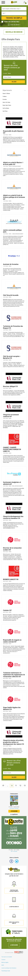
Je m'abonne (14, 811)
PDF (12, 851)
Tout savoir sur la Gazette (6, 956)
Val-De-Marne (6, 108)
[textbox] (11, 13)
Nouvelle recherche (14, 32)
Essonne (5, 99)
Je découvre (14, 945)
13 (25, 785)
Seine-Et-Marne (6, 93)
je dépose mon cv (14, 906)
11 (16, 785)
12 (20, 785)
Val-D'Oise (5, 111)
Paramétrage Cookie (5, 970)
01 (3, 785)
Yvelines (5, 96)
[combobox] (14, 13)
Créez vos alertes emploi (14, 922)
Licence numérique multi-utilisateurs (8, 968)
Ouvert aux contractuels (11, 21)
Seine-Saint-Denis (7, 105)
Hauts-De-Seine (6, 102)
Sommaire (12, 808)
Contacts (3, 959)
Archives (16, 808)
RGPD (2, 965)
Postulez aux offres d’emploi (14, 890)
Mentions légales (4, 962)
